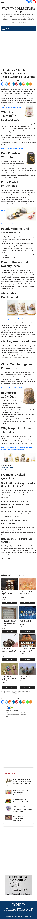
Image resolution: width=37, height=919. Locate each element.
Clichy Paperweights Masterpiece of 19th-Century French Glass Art (22, 809)
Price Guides (5, 470)
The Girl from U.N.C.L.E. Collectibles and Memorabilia (20, 793)
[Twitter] (30, 1)
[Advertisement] (18, 51)
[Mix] (23, 84)
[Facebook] (27, 1)
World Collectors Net (18, 10)
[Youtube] (34, 1)
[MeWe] (20, 84)
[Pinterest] (16, 84)
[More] (30, 84)
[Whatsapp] (27, 84)
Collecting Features (7, 467)
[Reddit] (9, 84)
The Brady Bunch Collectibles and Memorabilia (18, 818)
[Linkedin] (13, 84)
